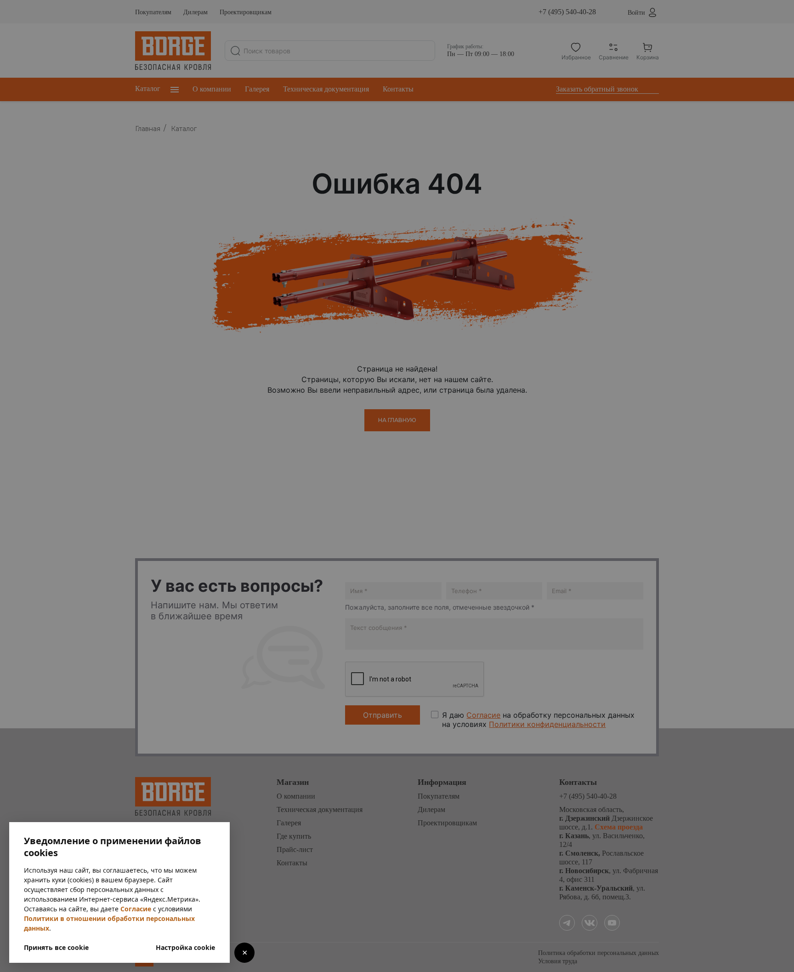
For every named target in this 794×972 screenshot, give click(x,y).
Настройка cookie (185, 947)
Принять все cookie (56, 947)
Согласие (135, 908)
